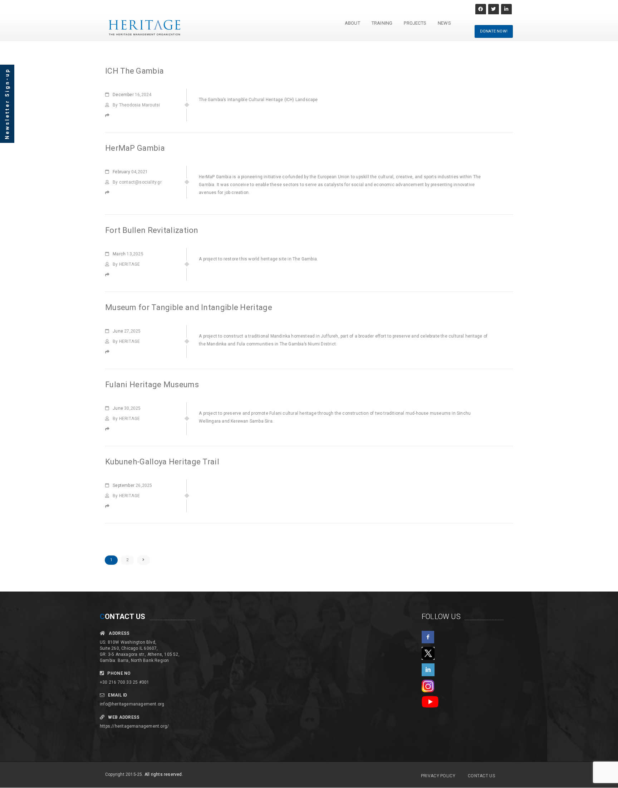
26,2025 (132, 485)
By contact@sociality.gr (137, 182)
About (352, 23)
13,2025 (128, 253)
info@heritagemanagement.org (132, 704)
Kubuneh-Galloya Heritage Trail (162, 461)
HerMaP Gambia (135, 148)
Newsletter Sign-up (7, 103)
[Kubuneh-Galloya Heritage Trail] (109, 506)
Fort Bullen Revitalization (151, 230)
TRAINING (382, 23)
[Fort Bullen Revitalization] (109, 274)
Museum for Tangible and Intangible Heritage (188, 307)
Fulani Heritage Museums (152, 384)
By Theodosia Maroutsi (136, 105)
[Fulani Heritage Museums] (109, 429)
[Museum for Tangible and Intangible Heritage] (109, 351)
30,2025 (127, 408)
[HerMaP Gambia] (109, 192)
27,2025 (127, 331)
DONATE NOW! (493, 31)
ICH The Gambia (134, 70)
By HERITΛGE (126, 264)
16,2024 (132, 94)
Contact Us (481, 775)
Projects (415, 23)
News (444, 23)
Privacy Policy (438, 775)
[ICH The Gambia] (109, 115)
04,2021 (130, 171)
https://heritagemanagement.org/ (134, 726)
